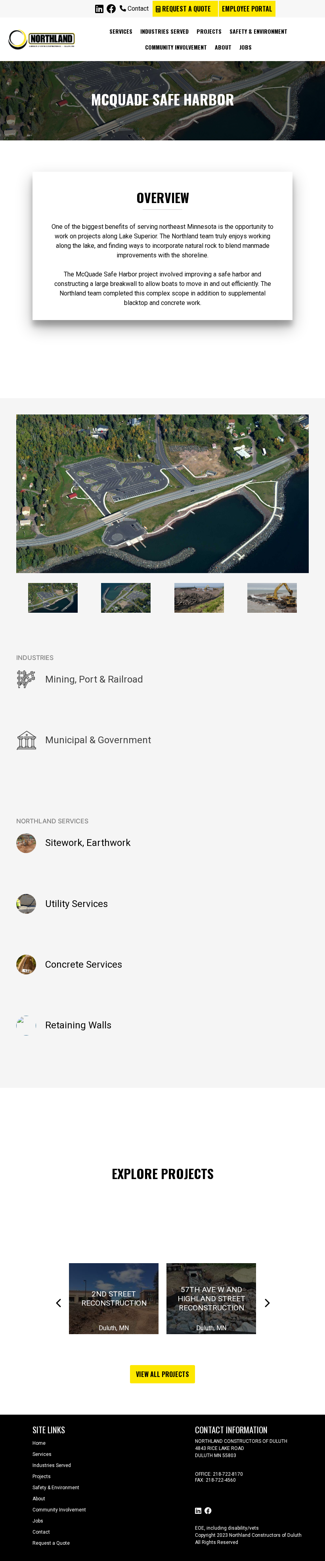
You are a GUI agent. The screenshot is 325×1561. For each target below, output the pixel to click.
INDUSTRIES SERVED (164, 31)
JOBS (245, 47)
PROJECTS (209, 31)
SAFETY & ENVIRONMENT (258, 31)
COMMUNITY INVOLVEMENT (176, 47)
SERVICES (120, 31)
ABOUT (223, 47)
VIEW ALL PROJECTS (162, 1374)
